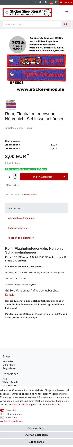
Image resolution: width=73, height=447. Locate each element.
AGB (5, 378)
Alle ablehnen (36, 441)
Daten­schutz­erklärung (21, 404)
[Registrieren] (46, 2)
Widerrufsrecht (10, 382)
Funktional (11, 417)
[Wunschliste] (56, 2)
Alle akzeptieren (36, 428)
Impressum (54, 404)
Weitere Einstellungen (11, 421)
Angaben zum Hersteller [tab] (21, 237)
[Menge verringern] (15, 178)
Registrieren (9, 368)
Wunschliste (14, 185)
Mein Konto (9, 364)
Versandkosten (30, 194)
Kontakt (34, 3)
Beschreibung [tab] (15, 208)
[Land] (51, 2)
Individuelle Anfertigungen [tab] (21, 218)
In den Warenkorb (42, 176)
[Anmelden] (40, 2)
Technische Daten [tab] (17, 228)
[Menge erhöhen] (15, 175)
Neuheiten (8, 361)
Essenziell (10, 410)
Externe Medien (13, 414)
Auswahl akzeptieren (36, 434)
